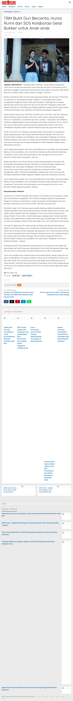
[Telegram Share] (23, 301)
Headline (45, 696)
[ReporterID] (9, 2)
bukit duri (16, 276)
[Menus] (70, 2)
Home (38, 696)
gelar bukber (27, 276)
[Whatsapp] (29, 301)
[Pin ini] (17, 301)
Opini (63, 696)
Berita (58, 696)
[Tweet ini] (12, 301)
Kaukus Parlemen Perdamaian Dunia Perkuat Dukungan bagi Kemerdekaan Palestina (63, 334)
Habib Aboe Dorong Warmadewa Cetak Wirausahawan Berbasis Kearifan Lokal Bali (9, 492)
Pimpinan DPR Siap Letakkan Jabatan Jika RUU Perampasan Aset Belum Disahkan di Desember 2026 (49, 471)
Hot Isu (52, 696)
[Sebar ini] (6, 301)
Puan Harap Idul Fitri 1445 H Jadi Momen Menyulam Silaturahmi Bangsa (54, 292)
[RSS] (19, 285)
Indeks (4, 698)
